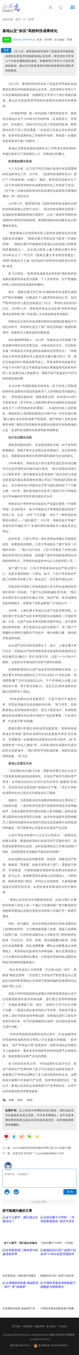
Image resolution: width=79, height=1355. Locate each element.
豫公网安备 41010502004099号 (52, 1345)
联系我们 (28, 1326)
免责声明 (39, 1326)
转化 (20, 1100)
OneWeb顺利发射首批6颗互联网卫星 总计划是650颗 (42, 1148)
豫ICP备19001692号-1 (20, 1345)
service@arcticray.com (39, 1339)
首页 (17, 19)
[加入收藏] (6, 1136)
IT (24, 19)
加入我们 (51, 1326)
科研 (11, 1100)
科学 (31, 19)
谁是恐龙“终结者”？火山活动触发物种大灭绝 (38, 1153)
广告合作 (62, 1326)
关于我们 (16, 1326)
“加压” (29, 1100)
